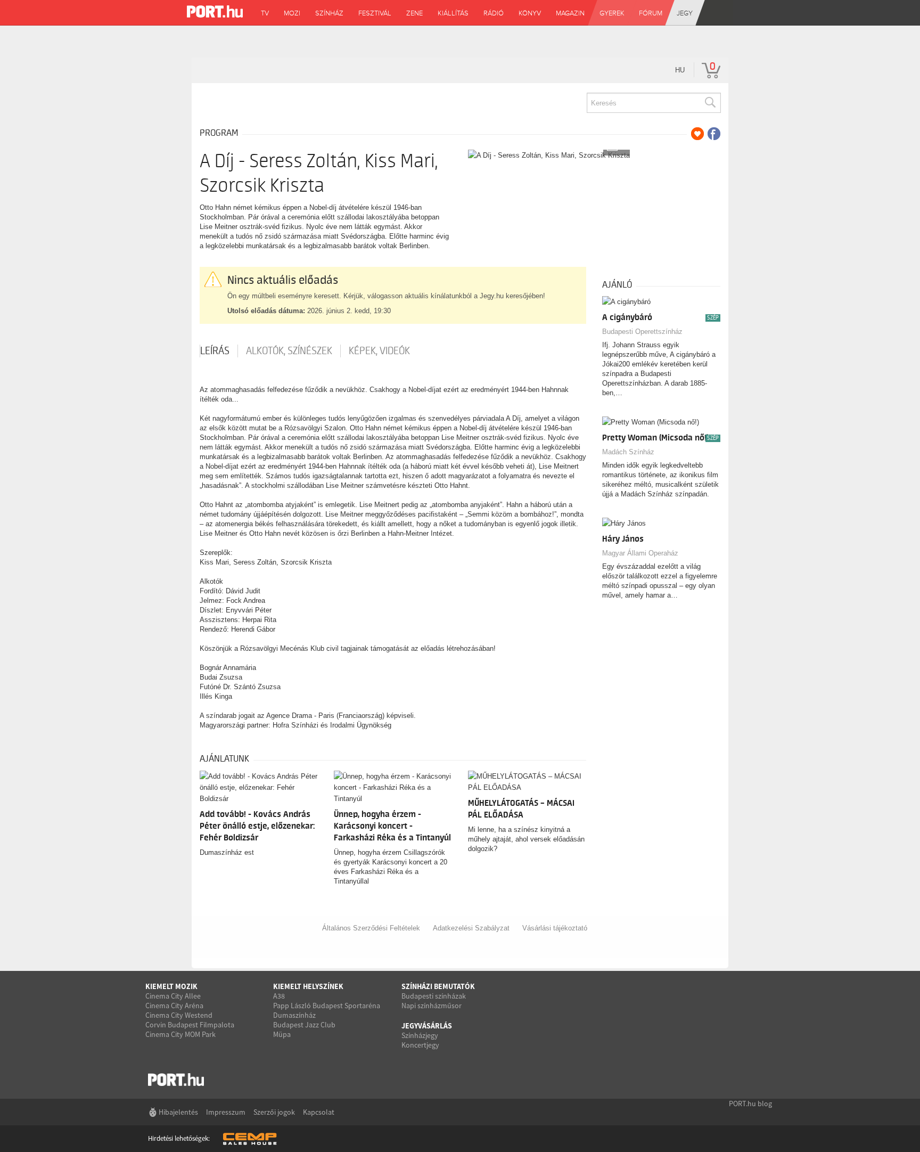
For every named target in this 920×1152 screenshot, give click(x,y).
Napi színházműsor (431, 1005)
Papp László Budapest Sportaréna (326, 1005)
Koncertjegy (420, 1045)
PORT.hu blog (750, 1103)
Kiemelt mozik (171, 986)
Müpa (282, 1034)
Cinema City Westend (178, 1015)
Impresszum (225, 1112)
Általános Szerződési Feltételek (371, 928)
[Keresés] (710, 103)
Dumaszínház (294, 1015)
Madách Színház (628, 452)
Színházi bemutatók (438, 986)
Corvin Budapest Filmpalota (189, 1025)
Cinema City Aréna (174, 1005)
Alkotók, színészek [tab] (289, 351)
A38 (279, 996)
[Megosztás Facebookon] (714, 133)
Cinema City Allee (173, 996)
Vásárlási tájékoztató (554, 928)
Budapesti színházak (433, 996)
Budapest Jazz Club (304, 1025)
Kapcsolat (318, 1112)
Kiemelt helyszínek (308, 986)
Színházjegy (419, 1035)
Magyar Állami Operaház (640, 553)
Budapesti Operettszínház (642, 332)
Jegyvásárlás (426, 1026)
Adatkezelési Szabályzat (471, 928)
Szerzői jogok (274, 1112)
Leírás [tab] (214, 351)
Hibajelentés (178, 1112)
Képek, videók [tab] (379, 351)
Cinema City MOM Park (180, 1034)
